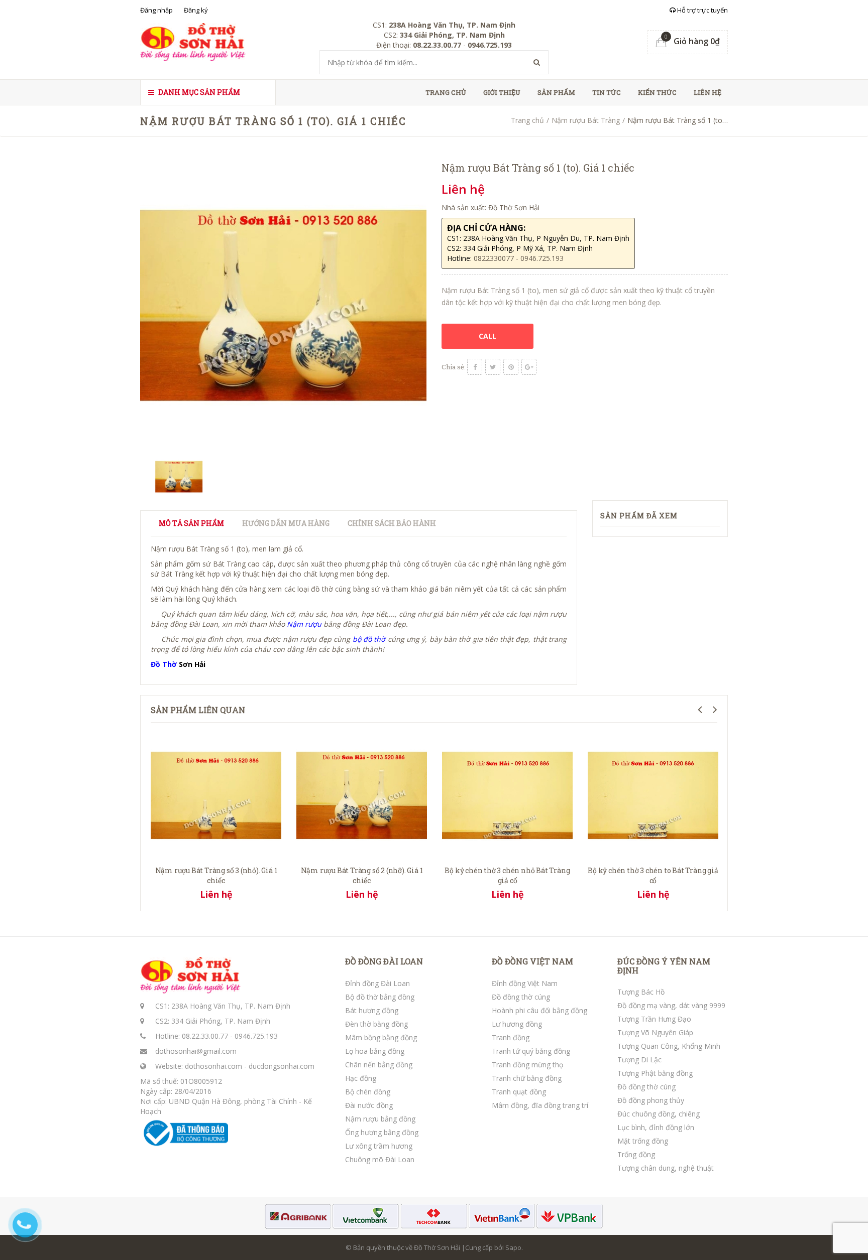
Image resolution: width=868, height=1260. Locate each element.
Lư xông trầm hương (378, 1146)
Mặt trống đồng (642, 1141)
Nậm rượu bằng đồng (380, 1119)
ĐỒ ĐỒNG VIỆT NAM (532, 961)
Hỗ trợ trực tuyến (702, 10)
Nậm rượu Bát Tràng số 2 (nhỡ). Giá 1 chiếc (362, 875)
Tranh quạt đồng (519, 1091)
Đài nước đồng (369, 1105)
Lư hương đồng (517, 1024)
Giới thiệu (501, 92)
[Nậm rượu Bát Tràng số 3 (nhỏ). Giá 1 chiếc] (216, 794)
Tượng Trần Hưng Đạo (654, 1019)
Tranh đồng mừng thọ (527, 1064)
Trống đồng (636, 1154)
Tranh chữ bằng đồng (527, 1078)
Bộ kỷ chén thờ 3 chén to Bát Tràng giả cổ (653, 875)
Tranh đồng (510, 1037)
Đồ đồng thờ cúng (521, 997)
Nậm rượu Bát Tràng (586, 120)
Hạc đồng (360, 1078)
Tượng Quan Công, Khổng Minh (668, 1046)
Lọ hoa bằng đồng (374, 1051)
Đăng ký (196, 10)
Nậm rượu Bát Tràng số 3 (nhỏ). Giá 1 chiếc (216, 875)
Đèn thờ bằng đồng (376, 1024)
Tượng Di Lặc (639, 1059)
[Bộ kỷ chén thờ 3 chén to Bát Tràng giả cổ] (653, 794)
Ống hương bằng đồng (381, 1132)
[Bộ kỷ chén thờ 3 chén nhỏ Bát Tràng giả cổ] (507, 794)
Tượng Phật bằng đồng (655, 1073)
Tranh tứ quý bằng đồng (531, 1051)
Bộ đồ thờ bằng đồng (379, 997)
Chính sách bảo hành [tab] (392, 523)
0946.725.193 (256, 1036)
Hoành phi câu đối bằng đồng (539, 1010)
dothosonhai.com (213, 1066)
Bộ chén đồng (367, 1091)
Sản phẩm (556, 92)
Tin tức (606, 92)
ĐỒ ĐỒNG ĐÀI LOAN (384, 961)
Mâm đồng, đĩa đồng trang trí (540, 1105)
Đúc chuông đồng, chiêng (658, 1113)
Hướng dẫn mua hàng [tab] (286, 523)
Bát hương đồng (371, 1010)
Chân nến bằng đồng (378, 1064)
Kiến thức (657, 92)
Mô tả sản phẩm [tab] (191, 523)
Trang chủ (445, 92)
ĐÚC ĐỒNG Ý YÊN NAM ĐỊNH (663, 965)
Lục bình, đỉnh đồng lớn (655, 1127)
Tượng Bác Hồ (641, 992)
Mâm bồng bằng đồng (381, 1037)
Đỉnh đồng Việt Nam (525, 983)
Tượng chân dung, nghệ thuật (665, 1168)
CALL (487, 336)
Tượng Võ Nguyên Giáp (655, 1032)
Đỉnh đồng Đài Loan (377, 983)
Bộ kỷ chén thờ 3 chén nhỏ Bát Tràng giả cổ (507, 875)
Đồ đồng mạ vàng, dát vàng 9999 (671, 1005)
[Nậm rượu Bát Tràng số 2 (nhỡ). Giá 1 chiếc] (361, 794)
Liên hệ (707, 92)
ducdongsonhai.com (281, 1066)
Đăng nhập (156, 10)
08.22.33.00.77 (205, 1036)
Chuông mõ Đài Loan (379, 1159)
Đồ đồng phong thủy (650, 1100)
